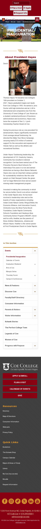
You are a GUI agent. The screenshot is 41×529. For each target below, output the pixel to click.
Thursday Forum (12, 275)
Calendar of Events (13, 260)
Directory (6, 411)
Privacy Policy (8, 432)
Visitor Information (13, 316)
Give (20, 395)
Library (5, 468)
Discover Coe (10, 292)
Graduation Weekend (13, 264)
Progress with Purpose (14, 346)
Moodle (5, 479)
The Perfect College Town (16, 328)
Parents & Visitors (12, 310)
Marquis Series (11, 271)
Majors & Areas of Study (11, 463)
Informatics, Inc (20, 522)
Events (8, 251)
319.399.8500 (27, 514)
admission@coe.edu (20, 517)
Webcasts (6, 427)
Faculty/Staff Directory (14, 298)
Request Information (10, 484)
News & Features (12, 286)
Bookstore (6, 447)
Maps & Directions (9, 416)
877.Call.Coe (12, 514)
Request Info (21, 13)
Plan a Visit (16, 8)
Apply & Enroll (20, 376)
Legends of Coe (11, 334)
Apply (28, 8)
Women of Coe (11, 340)
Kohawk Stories (11, 322)
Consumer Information (14, 304)
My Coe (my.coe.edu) (10, 474)
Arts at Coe (10, 268)
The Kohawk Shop (9, 452)
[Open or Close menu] (35, 251)
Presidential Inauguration (16, 257)
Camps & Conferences (14, 279)
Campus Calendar (9, 458)
